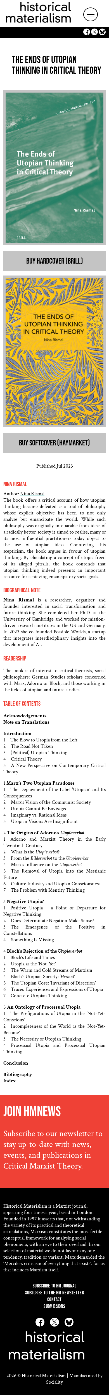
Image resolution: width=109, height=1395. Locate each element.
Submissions (54, 1306)
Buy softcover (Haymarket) (54, 443)
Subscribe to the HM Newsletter (54, 1293)
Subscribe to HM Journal (54, 1286)
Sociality (54, 1382)
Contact (54, 1299)
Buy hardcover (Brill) (54, 261)
